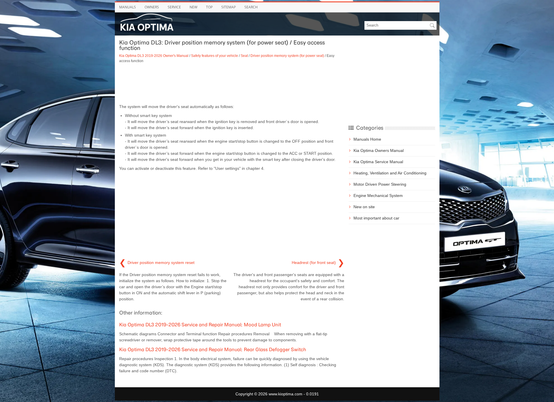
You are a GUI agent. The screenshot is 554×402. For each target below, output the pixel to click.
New (193, 7)
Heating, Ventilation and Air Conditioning (389, 173)
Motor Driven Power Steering (379, 184)
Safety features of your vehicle (214, 55)
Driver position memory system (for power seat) (287, 55)
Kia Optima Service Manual (378, 161)
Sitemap (228, 7)
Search (251, 7)
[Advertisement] (231, 83)
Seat (244, 55)
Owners (152, 7)
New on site (364, 206)
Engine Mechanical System (378, 195)
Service (174, 7)
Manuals (127, 7)
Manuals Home (367, 139)
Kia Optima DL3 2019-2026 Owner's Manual (153, 55)
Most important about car (376, 218)
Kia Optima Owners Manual (378, 150)
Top (209, 7)
